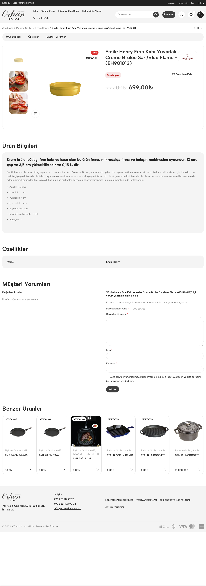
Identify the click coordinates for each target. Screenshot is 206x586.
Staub (127, 450)
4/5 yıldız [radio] (141, 308)
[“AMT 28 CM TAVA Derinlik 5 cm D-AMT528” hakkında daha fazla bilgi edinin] (63, 469)
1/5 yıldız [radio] (134, 308)
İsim (109, 350)
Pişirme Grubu (24, 27)
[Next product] (202, 28)
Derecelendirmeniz (117, 308)
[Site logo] (13, 14)
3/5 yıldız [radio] (139, 308)
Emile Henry (42, 27)
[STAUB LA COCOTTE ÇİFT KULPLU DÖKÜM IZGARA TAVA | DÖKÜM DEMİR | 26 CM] (154, 431)
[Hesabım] (181, 15)
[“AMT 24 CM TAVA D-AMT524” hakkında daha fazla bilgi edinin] (29, 469)
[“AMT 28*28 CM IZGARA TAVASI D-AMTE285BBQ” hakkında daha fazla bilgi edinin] (97, 469)
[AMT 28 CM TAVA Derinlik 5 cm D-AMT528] (52, 431)
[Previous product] (194, 28)
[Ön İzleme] (29, 420)
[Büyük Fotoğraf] (35, 114)
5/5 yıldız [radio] (144, 308)
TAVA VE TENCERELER (86, 453)
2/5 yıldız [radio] (136, 308)
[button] (200, 469)
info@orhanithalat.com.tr (67, 508)
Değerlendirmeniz (117, 314)
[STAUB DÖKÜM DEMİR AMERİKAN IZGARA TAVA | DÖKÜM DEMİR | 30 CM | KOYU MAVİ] (120, 431)
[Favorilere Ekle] (29, 426)
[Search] (156, 15)
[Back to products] (198, 28)
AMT (24, 450)
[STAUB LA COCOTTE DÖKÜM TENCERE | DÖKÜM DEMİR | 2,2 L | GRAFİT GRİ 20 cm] (188, 431)
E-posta (111, 363)
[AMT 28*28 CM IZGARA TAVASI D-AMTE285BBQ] (86, 431)
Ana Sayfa (7, 27)
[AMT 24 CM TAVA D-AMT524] (17, 431)
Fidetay (54, 526)
